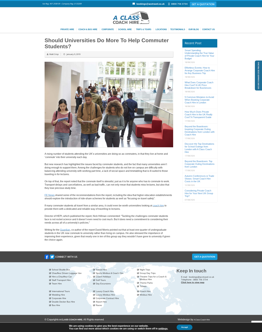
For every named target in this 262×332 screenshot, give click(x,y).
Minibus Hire (146, 295)
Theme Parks (146, 283)
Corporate (108, 29)
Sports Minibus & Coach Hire (109, 273)
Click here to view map (192, 282)
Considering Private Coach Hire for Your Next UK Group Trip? (199, 193)
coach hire (158, 205)
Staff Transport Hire (61, 280)
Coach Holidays (103, 276)
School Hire (125, 29)
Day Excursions (103, 283)
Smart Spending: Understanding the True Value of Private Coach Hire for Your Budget (199, 54)
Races (99, 305)
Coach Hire (145, 291)
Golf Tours (101, 280)
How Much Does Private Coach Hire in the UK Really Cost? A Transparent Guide (198, 114)
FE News (50, 195)
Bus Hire (56, 305)
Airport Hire (101, 302)
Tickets (143, 286)
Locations (161, 29)
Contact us (208, 29)
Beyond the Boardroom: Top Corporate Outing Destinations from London (200, 164)
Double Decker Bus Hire (63, 302)
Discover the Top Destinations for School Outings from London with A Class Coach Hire (199, 148)
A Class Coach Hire (202, 320)
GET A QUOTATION (203, 4)
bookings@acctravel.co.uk (150, 4)
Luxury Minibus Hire (105, 295)
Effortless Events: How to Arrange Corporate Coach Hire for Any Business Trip (200, 70)
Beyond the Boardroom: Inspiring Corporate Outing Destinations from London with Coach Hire (200, 130)
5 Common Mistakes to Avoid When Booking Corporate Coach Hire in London (199, 100)
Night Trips (145, 269)
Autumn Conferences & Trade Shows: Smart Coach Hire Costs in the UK (199, 179)
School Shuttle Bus (61, 269)
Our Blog (193, 29)
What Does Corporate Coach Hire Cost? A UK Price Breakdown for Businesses (199, 85)
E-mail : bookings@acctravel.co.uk (197, 277)
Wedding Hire (58, 295)
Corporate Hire (59, 298)
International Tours (61, 291)
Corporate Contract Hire (107, 298)
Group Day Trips (148, 273)
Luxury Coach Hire (105, 291)
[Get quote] (258, 75)
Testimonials (177, 29)
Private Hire (67, 29)
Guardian (65, 229)
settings (163, 328)
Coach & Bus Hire (88, 29)
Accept (184, 327)
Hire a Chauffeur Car (62, 276)
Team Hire (57, 283)
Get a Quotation (204, 256)
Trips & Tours (144, 29)
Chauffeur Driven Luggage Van (67, 273)
